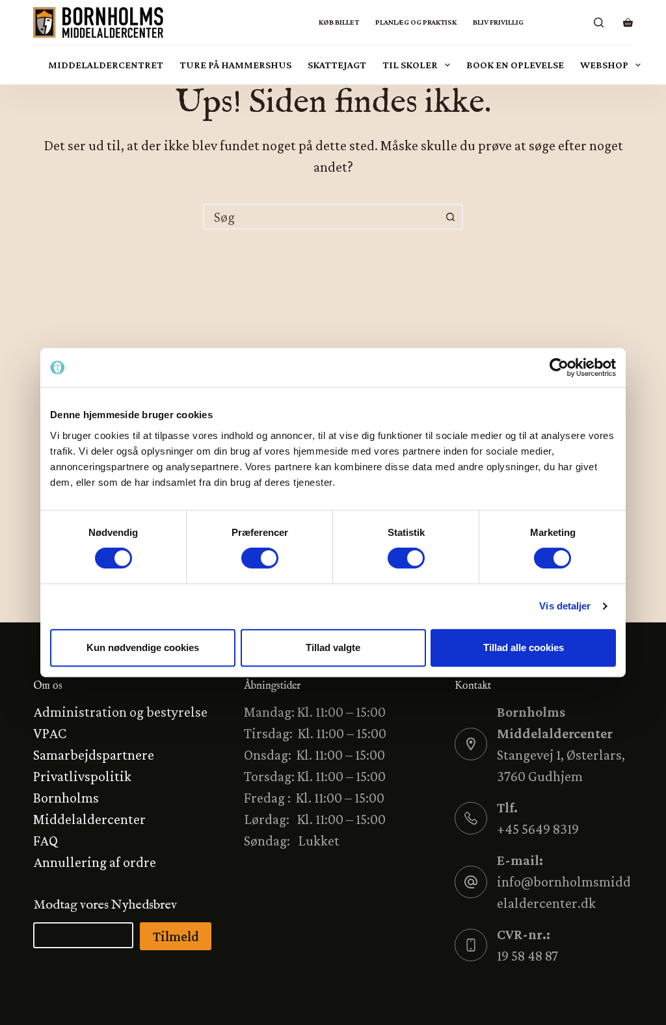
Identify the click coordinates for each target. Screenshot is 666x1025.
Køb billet (339, 22)
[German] (556, 22)
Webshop (604, 64)
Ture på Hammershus (235, 64)
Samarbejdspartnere (93, 755)
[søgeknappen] (450, 216)
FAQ (45, 840)
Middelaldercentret (105, 64)
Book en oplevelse (515, 64)
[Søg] (599, 22)
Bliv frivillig (498, 22)
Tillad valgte (333, 647)
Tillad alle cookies (523, 647)
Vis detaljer (565, 605)
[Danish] (540, 22)
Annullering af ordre (94, 862)
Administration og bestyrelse (120, 712)
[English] (573, 22)
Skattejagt (337, 64)
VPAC (49, 733)
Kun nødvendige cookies (143, 647)
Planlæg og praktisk (416, 22)
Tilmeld (175, 936)
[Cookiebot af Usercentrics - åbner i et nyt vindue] (559, 367)
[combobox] (321, 217)
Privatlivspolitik (82, 776)
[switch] (259, 558)
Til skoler (410, 64)
